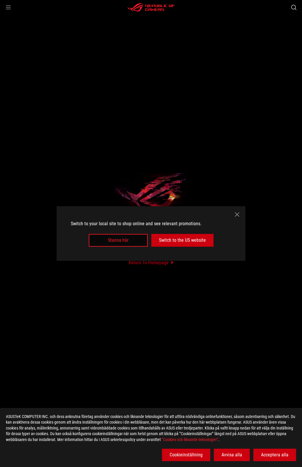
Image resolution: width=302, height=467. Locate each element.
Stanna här (118, 240)
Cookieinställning (186, 455)
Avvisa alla (231, 455)
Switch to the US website (182, 240)
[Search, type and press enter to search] (293, 7)
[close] (237, 214)
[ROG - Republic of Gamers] (151, 7)
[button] (8, 7)
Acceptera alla (274, 455)
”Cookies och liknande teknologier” (190, 439)
